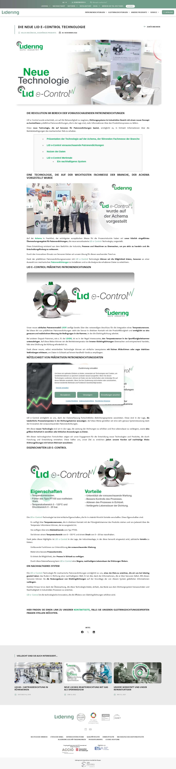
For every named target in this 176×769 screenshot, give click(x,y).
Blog (95, 6)
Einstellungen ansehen (110, 395)
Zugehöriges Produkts (46, 33)
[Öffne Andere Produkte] (148, 12)
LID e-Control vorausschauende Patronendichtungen (75, 145)
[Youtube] (90, 729)
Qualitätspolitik (93, 737)
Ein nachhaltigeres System (71, 161)
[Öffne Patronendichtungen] (106, 12)
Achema (38, 238)
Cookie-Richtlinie (72, 401)
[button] (82, 632)
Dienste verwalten (62, 388)
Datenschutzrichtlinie (86, 401)
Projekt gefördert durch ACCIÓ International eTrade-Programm (75, 745)
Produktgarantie (96, 739)
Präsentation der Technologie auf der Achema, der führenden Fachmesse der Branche (93, 139)
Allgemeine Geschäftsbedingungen (72, 739)
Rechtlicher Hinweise (102, 401)
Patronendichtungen (60, 262)
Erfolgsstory (85, 6)
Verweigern (87, 395)
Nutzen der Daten (56, 151)
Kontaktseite (82, 609)
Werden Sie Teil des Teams (112, 6)
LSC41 (64, 327)
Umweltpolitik (108, 737)
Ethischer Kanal (57, 737)
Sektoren (71, 6)
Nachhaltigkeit (59, 6)
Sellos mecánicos (28, 33)
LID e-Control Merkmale (59, 158)
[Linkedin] (85, 729)
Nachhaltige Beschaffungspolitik (130, 737)
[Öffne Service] (158, 12)
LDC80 (69, 338)
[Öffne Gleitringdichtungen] (129, 12)
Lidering (44, 6)
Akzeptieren (65, 395)
